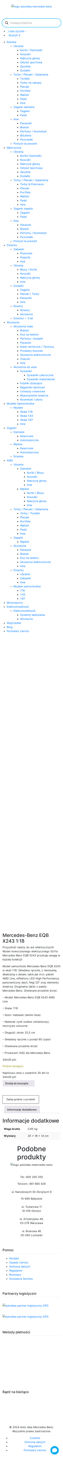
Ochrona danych (19, 1266)
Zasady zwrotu (18, 1262)
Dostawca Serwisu (21, 1278)
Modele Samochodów (20, 403)
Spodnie (25, 66)
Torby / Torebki (30, 513)
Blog (9, 627)
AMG (10, 460)
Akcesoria (26, 314)
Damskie (18, 432)
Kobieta (11, 42)
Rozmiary (15, 1274)
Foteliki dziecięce (31, 383)
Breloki (24, 127)
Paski (23, 99)
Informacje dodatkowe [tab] (22, 1109)
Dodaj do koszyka (16, 1083)
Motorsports (15, 602)
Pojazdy (25, 257)
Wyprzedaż (14, 623)
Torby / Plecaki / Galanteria (30, 74)
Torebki (25, 78)
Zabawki (18, 249)
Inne (22, 103)
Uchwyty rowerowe (32, 391)
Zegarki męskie (23, 208)
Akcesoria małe (23, 326)
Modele (18, 407)
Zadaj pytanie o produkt (20, 1099)
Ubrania (18, 46)
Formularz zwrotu (18, 631)
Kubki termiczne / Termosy (37, 346)
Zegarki (25, 111)
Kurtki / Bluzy (35, 472)
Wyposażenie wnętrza (34, 395)
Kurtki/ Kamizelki (30, 155)
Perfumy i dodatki (31, 338)
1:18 (22, 590)
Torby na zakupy (30, 82)
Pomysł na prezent (25, 143)
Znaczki (25, 359)
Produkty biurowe (31, 350)
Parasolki (26, 123)
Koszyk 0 (14, 35)
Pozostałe (26, 139)
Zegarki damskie (23, 107)
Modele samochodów (27, 586)
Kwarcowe (26, 436)
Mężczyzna (14, 147)
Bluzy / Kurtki (28, 269)
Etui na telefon (29, 334)
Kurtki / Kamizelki (31, 50)
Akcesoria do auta (25, 367)
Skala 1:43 (26, 415)
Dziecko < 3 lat (23, 318)
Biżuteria (25, 135)
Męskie (17, 444)
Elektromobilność (18, 606)
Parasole (25, 224)
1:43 (22, 594)
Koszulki (25, 54)
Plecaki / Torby (29, 294)
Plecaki (24, 86)
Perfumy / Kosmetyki (33, 131)
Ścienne (18, 456)
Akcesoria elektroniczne (35, 354)
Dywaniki (26, 371)
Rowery (18, 306)
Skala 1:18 (26, 411)
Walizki (24, 94)
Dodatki (25, 70)
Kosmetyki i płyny (31, 399)
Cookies (35, 1438)
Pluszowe (26, 253)
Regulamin (15, 1270)
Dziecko (12, 245)
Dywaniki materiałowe (41, 379)
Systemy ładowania (32, 614)
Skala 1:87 (26, 419)
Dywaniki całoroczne (40, 375)
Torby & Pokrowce (32, 184)
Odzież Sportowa (31, 168)
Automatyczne (29, 440)
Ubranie (25, 574)
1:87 (22, 598)
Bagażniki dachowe (32, 387)
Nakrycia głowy (30, 58)
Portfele (25, 90)
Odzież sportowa (31, 62)
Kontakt (14, 1258)
